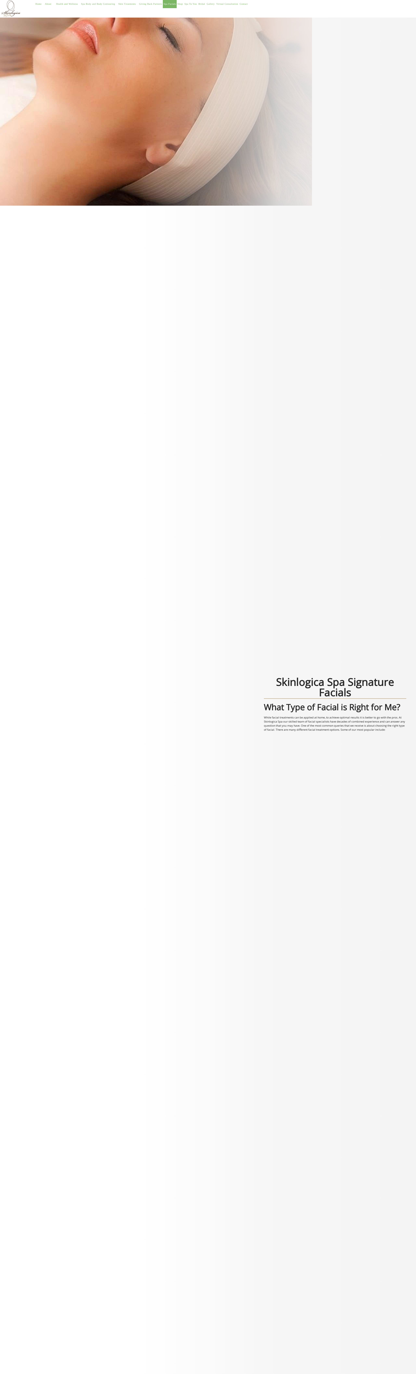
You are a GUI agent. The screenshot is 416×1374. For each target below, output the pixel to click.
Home (38, 4)
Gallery (211, 4)
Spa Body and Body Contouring (98, 4)
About (48, 4)
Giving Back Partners (150, 4)
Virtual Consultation (227, 4)
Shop (180, 4)
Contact (244, 4)
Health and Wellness (67, 4)
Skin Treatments (127, 4)
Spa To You (190, 4)
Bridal (201, 4)
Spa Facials (170, 4)
